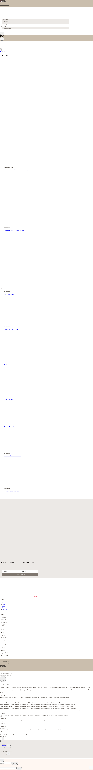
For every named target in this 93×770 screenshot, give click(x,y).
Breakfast (4, 602)
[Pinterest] (4, 1)
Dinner (3, 606)
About (5, 16)
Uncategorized (7, 291)
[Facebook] (1, 1)
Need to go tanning (9, 399)
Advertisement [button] (3, 726)
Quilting (4, 745)
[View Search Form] (2, 33)
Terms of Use (6, 661)
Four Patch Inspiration (10, 294)
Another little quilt (9, 426)
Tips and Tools (6, 22)
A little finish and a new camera (12, 456)
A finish (6, 364)
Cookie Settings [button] (3, 675)
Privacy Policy (6, 663)
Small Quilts (6, 19)
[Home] (0, 51)
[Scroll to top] (1, 739)
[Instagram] (2, 1)
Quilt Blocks (6, 21)
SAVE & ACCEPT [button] (3, 736)
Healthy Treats (5, 609)
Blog (4, 29)
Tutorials (5, 24)
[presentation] (35, 113)
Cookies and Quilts (7, 28)
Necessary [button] (2, 692)
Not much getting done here (11, 491)
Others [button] (1, 731)
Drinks (3, 607)
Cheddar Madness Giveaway (11, 329)
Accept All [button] (9, 675)
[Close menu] (0, 741)
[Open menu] (1, 49)
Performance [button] (2, 716)
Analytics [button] (2, 721)
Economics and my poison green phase (14, 230)
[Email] (5, 1)
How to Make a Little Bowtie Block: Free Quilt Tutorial (19, 170)
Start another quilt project (4, 5)
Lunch (3, 604)
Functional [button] (2, 711)
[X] (2, 36)
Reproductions (7, 227)
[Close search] (2, 760)
